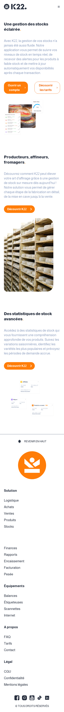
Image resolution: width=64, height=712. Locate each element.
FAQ (7, 637)
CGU (7, 671)
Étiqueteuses (13, 602)
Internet (9, 615)
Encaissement (14, 561)
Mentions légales (16, 684)
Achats (9, 507)
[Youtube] (32, 697)
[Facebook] (16, 697)
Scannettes (12, 609)
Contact (9, 650)
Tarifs (8, 643)
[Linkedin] (47, 697)
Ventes (9, 513)
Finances (10, 548)
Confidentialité (14, 678)
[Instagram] (24, 697)
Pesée (8, 574)
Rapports (10, 554)
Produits (10, 520)
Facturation (12, 567)
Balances (10, 596)
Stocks (9, 526)
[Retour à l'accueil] (15, 6)
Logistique (11, 500)
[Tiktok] (39, 697)
